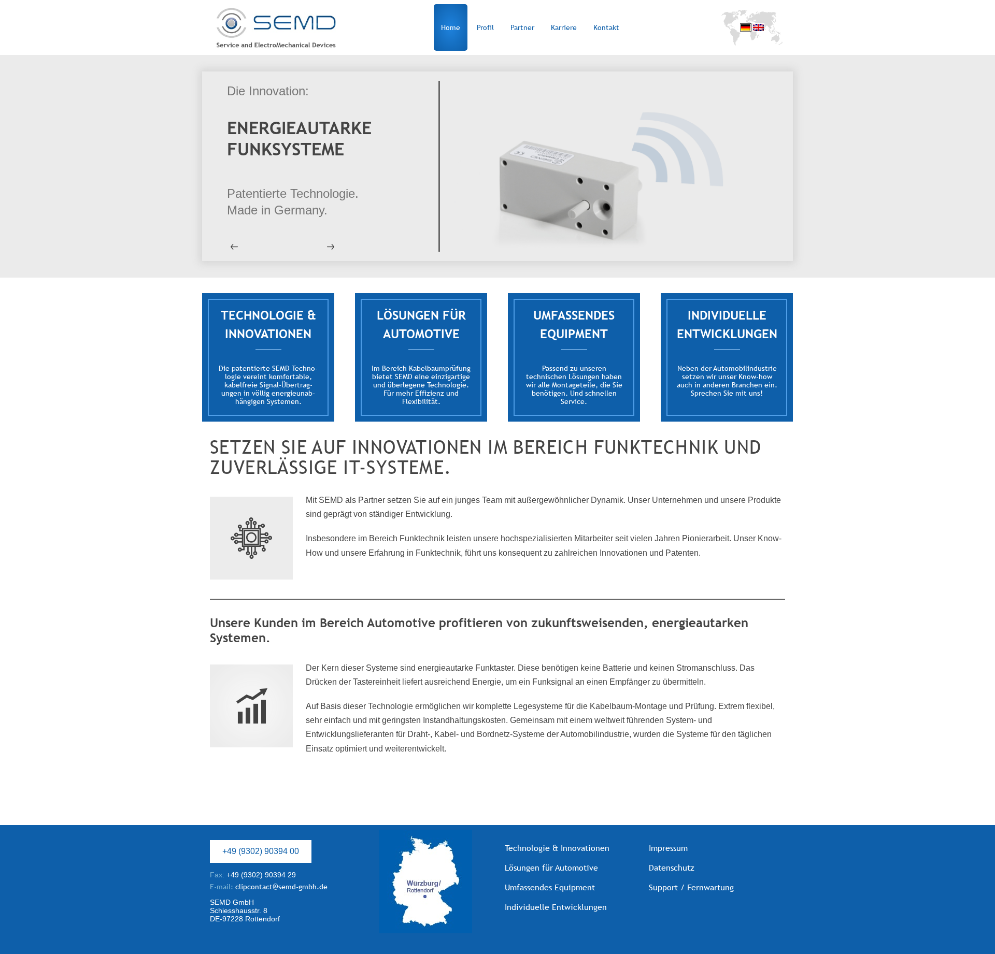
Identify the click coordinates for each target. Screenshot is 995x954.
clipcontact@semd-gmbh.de (269, 887)
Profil (485, 27)
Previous (249, 246)
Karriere (564, 27)
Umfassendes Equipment (550, 887)
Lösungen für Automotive (551, 868)
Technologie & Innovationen (557, 848)
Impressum (668, 848)
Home (450, 27)
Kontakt (606, 27)
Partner (522, 27)
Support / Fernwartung (691, 887)
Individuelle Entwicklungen (556, 907)
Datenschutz (671, 868)
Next (316, 246)
